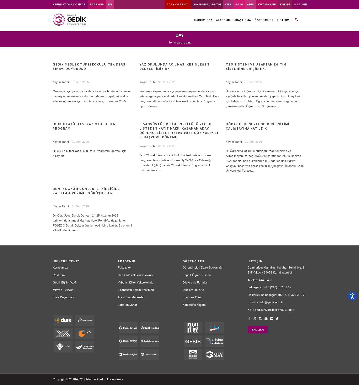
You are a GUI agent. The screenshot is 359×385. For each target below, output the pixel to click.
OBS (228, 4)
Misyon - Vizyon (63, 289)
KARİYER (300, 4)
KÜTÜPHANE (267, 4)
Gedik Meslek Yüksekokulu (135, 275)
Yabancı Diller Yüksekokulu (135, 282)
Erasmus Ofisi (192, 297)
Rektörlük (59, 275)
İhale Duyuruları (63, 297)
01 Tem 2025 (80, 82)
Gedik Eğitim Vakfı (65, 282)
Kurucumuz (60, 267)
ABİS (250, 4)
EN (110, 4)
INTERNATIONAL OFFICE (69, 4)
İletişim (283, 20)
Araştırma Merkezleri (131, 297)
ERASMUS (97, 4)
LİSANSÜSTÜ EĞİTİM (207, 4)
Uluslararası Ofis (193, 289)
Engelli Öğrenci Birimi (197, 275)
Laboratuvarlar (127, 304)
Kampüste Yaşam (194, 304)
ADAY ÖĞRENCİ (177, 4)
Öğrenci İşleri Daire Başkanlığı (203, 267)
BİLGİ (239, 4)
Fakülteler (124, 267)
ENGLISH (258, 329)
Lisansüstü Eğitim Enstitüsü (136, 289)
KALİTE (285, 4)
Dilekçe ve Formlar (195, 282)
